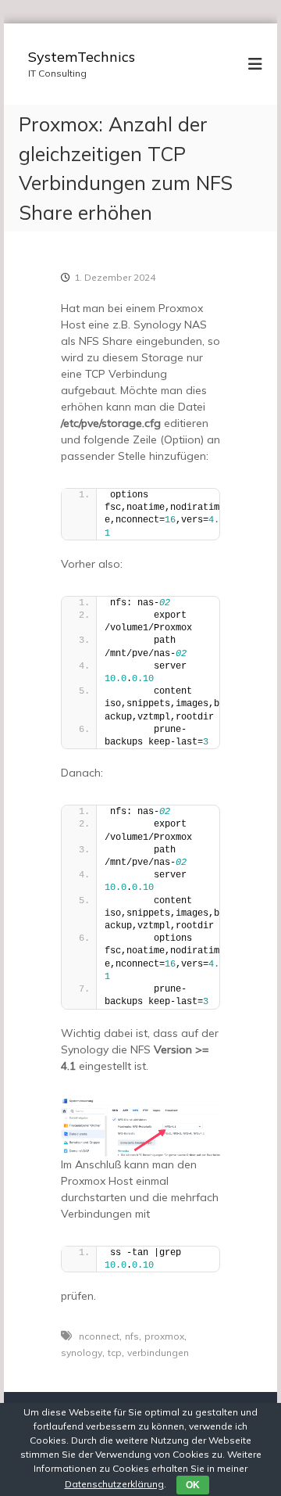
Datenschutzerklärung (114, 1484)
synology (81, 1352)
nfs (132, 1336)
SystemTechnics (81, 57)
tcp (115, 1352)
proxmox (164, 1336)
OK (193, 1485)
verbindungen (158, 1352)
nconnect (99, 1336)
